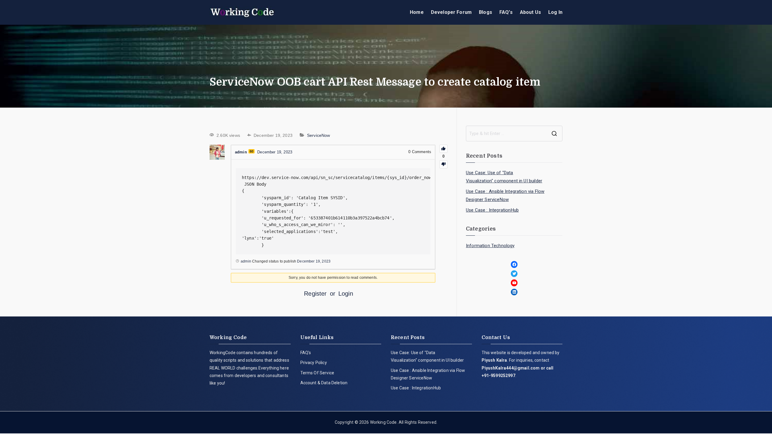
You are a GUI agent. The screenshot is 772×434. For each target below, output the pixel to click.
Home (417, 12)
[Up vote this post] (443, 149)
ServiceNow (318, 135)
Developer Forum (451, 12)
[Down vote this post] (443, 164)
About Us (530, 12)
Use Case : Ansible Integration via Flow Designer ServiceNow (505, 195)
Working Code (383, 422)
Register (315, 293)
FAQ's (506, 12)
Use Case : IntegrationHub (492, 210)
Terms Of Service (317, 372)
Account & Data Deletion (324, 382)
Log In (555, 12)
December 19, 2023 (314, 261)
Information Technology (490, 245)
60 (251, 151)
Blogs (485, 12)
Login (345, 293)
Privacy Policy (313, 362)
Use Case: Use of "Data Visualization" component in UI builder (504, 177)
